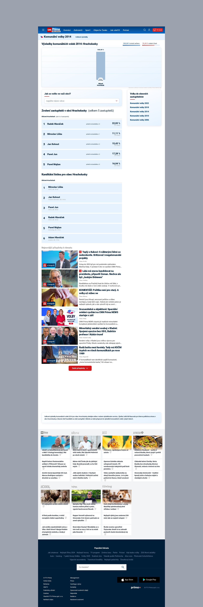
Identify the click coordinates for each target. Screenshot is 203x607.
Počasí (126, 30)
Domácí (67, 30)
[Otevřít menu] (43, 29)
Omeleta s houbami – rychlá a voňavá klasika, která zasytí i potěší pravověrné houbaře (148, 452)
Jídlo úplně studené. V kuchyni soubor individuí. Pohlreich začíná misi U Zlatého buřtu (85, 475)
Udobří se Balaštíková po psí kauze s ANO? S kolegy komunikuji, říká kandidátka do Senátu (55, 452)
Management (74, 578)
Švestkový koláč (126, 560)
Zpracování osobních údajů (79, 590)
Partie (115, 553)
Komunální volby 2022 (139, 103)
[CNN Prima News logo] (53, 30)
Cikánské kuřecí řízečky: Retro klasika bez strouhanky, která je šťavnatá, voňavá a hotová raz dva (147, 463)
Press (72, 581)
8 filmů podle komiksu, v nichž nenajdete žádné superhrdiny (53, 517)
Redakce (73, 596)
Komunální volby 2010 (139, 116)
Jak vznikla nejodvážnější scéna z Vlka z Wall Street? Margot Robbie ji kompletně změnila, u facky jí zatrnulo (54, 530)
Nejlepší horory (83, 553)
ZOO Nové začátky (148, 553)
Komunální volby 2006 (139, 120)
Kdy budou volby (132, 553)
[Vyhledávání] (144, 29)
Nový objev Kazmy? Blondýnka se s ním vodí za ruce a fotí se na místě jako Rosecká (86, 529)
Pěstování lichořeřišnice (143, 556)
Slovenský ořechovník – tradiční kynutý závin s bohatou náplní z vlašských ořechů (146, 475)
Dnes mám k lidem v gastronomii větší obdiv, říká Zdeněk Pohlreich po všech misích (85, 452)
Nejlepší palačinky (111, 560)
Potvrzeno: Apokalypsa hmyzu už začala (116, 451)
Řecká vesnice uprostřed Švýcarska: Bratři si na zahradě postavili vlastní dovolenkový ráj (116, 529)
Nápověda (73, 593)
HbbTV (45, 587)
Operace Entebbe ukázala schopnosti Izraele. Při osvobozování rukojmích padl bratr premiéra (116, 465)
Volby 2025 (85, 556)
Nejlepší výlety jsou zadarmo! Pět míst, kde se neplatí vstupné (116, 517)
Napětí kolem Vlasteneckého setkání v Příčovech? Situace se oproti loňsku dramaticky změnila (54, 463)
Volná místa (47, 581)
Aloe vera (128, 556)
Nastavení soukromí (77, 599)
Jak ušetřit (115, 30)
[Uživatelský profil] (149, 29)
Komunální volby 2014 (139, 111)
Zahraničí (78, 30)
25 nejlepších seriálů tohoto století (55, 504)
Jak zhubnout (53, 553)
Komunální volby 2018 (139, 107)
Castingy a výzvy (75, 584)
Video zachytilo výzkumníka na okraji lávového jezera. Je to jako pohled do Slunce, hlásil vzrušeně (116, 475)
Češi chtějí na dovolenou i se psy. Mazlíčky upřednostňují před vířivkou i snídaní (116, 506)
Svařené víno (97, 556)
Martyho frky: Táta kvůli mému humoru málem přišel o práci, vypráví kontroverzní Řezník (84, 506)
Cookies (46, 593)
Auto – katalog (56, 556)
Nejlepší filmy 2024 (67, 553)
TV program (95, 553)
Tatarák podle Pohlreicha (113, 556)
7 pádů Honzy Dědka (72, 556)
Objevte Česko (100, 30)
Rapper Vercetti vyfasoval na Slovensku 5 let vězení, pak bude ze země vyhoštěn (86, 518)
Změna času (106, 553)
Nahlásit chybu (48, 599)
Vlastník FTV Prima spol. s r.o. (53, 596)
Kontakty (73, 587)
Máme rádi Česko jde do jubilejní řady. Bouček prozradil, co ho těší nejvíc (85, 463)
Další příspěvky (78, 368)
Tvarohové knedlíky (95, 560)
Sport (87, 30)
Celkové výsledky (82, 37)
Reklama (46, 584)
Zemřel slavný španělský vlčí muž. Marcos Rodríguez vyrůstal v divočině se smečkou (54, 475)
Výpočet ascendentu (78, 560)
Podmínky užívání (49, 590)
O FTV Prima (47, 578)
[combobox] (80, 101)
